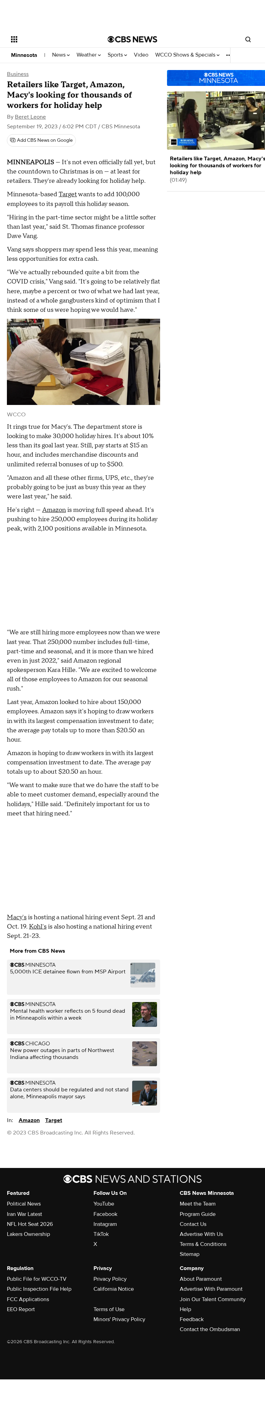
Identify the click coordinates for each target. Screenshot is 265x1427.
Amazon (54, 510)
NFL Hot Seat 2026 (30, 1224)
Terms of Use (109, 1309)
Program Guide (198, 1214)
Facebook (105, 1214)
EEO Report (21, 1309)
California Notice (114, 1289)
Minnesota (24, 55)
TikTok (101, 1234)
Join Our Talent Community (213, 1299)
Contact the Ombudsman (210, 1329)
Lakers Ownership (28, 1234)
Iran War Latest (24, 1214)
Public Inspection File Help (39, 1289)
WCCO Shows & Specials (186, 55)
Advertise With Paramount (211, 1289)
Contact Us (193, 1224)
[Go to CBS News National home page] (132, 39)
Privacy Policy (110, 1279)
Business (18, 74)
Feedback (192, 1319)
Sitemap (189, 1254)
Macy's (17, 917)
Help (185, 1309)
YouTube (104, 1204)
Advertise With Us (201, 1234)
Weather (87, 55)
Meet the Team (198, 1204)
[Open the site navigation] (51, 39)
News (59, 55)
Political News (24, 1204)
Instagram (105, 1224)
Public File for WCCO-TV (37, 1279)
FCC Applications (28, 1299)
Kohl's (38, 927)
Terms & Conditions (203, 1244)
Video (141, 55)
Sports (116, 55)
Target (68, 194)
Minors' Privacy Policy (119, 1319)
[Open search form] (248, 39)
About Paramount (201, 1279)
